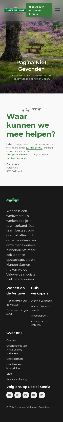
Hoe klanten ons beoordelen (16, 366)
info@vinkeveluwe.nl (19, 154)
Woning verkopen (41, 300)
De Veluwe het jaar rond (17, 312)
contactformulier (17, 158)
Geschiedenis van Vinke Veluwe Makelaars (16, 349)
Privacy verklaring (16, 379)
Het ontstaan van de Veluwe (16, 302)
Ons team (12, 340)
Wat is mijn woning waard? (42, 308)
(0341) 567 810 (34, 147)
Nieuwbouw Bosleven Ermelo (36, 10)
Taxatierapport (39, 315)
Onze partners (14, 358)
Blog (9, 373)
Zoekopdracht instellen (39, 323)
